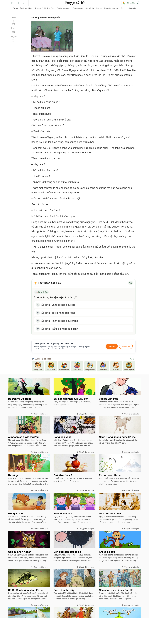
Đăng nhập (131, 3)
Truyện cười (78, 8)
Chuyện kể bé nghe (93, 8)
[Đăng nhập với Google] (124, 2)
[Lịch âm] (12, 3)
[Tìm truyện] (138, 3)
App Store (112, 346)
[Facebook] (18, 3)
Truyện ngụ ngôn (64, 8)
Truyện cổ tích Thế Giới (44, 8)
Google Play (126, 346)
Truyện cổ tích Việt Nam (22, 8)
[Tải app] (24, 3)
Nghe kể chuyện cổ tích (114, 8)
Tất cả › (132, 359)
